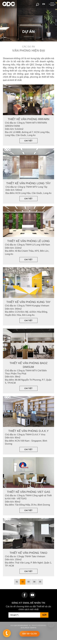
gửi (44, 615)
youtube (32, 595)
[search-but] (37, 4)
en (43, 4)
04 (34, 582)
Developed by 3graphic (28, 628)
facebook (24, 595)
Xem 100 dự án (29, 633)
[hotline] (7, 633)
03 (28, 582)
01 (17, 582)
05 (40, 582)
